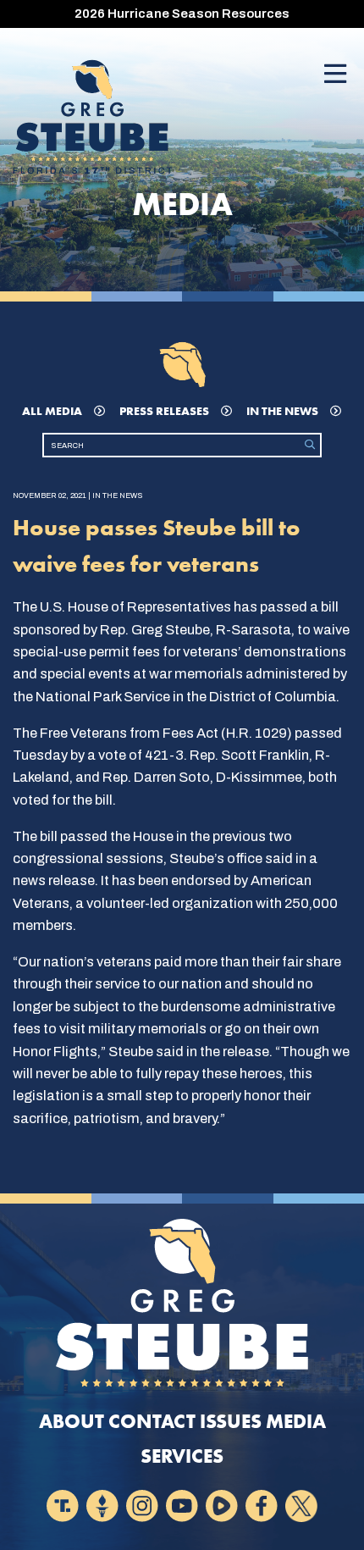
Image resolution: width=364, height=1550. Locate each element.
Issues (231, 1421)
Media (296, 1421)
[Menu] (335, 75)
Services (182, 1456)
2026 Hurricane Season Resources (182, 13)
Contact (152, 1421)
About (71, 1421)
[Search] (310, 445)
